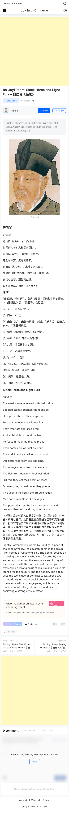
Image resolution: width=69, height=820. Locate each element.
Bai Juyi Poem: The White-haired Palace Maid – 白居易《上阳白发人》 (16, 647)
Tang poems (11, 101)
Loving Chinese (42, 800)
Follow (45, 110)
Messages (59, 110)
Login (34, 761)
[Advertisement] (34, 51)
